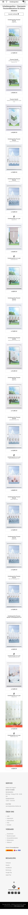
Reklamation (10, 840)
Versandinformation (12, 838)
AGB (8, 816)
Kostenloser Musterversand (11, 835)
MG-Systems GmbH (19, 906)
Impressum (10, 818)
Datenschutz (10, 820)
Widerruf (9, 842)
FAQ (8, 822)
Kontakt (9, 825)
